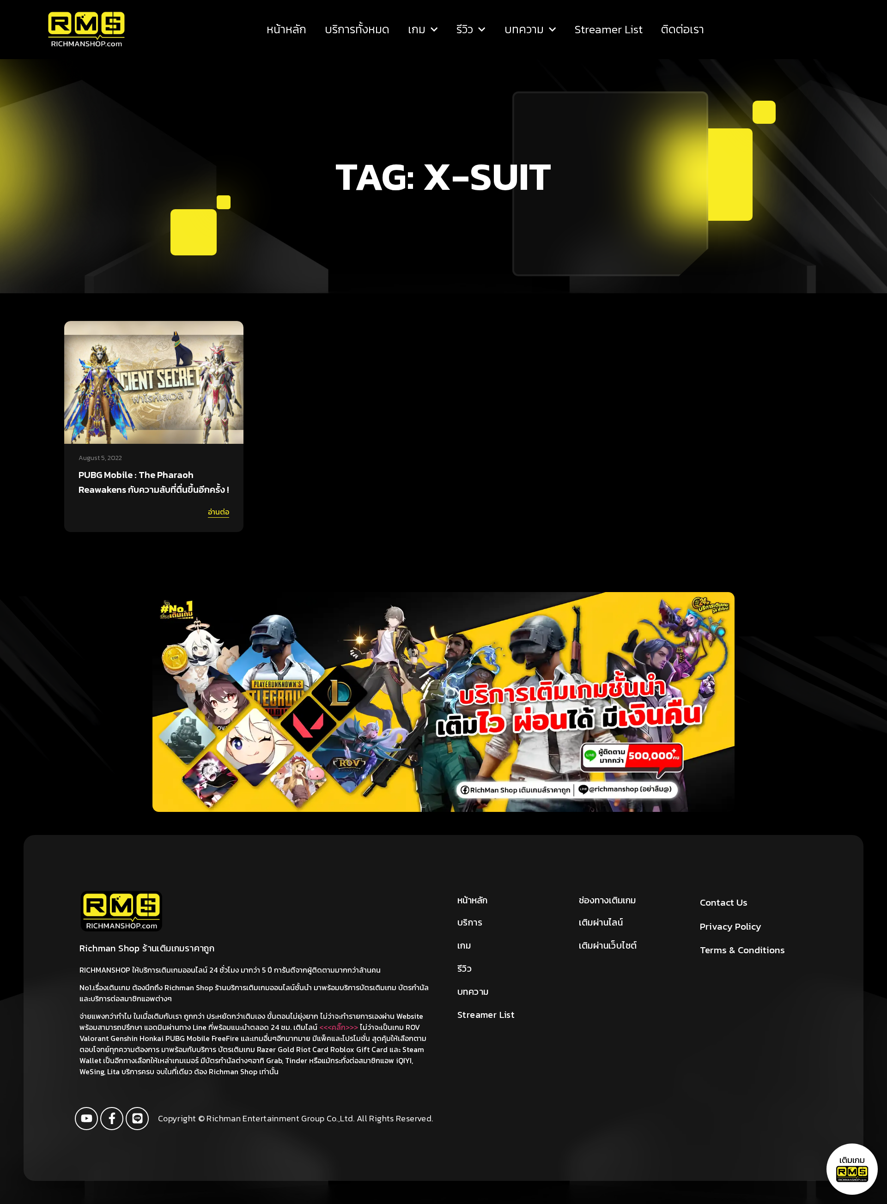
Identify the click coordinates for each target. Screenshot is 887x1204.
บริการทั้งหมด (357, 29)
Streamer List (609, 29)
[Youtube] (86, 1118)
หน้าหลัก (286, 29)
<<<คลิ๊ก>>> (338, 1027)
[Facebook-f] (111, 1118)
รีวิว (464, 29)
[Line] (137, 1118)
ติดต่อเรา (682, 29)
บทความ (524, 29)
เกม (416, 29)
